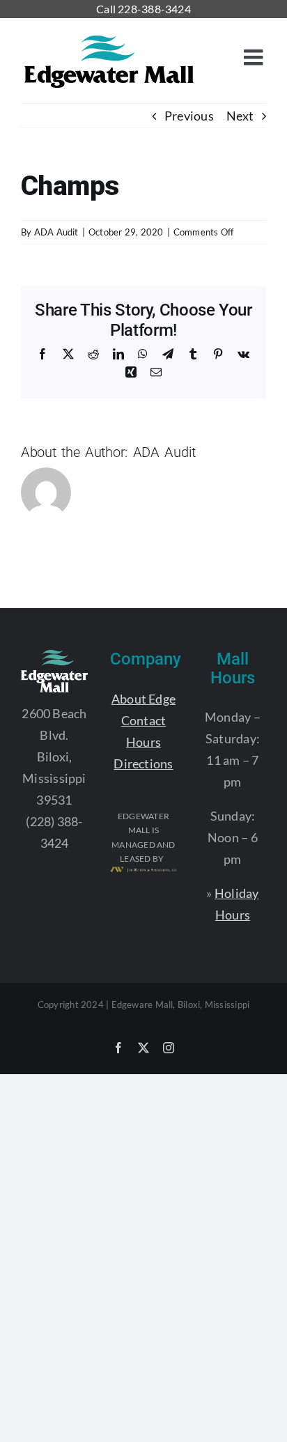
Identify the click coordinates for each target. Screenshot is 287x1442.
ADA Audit (56, 232)
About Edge (143, 698)
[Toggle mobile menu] (255, 57)
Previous (189, 115)
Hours (143, 742)
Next (240, 115)
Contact (143, 720)
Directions (143, 763)
